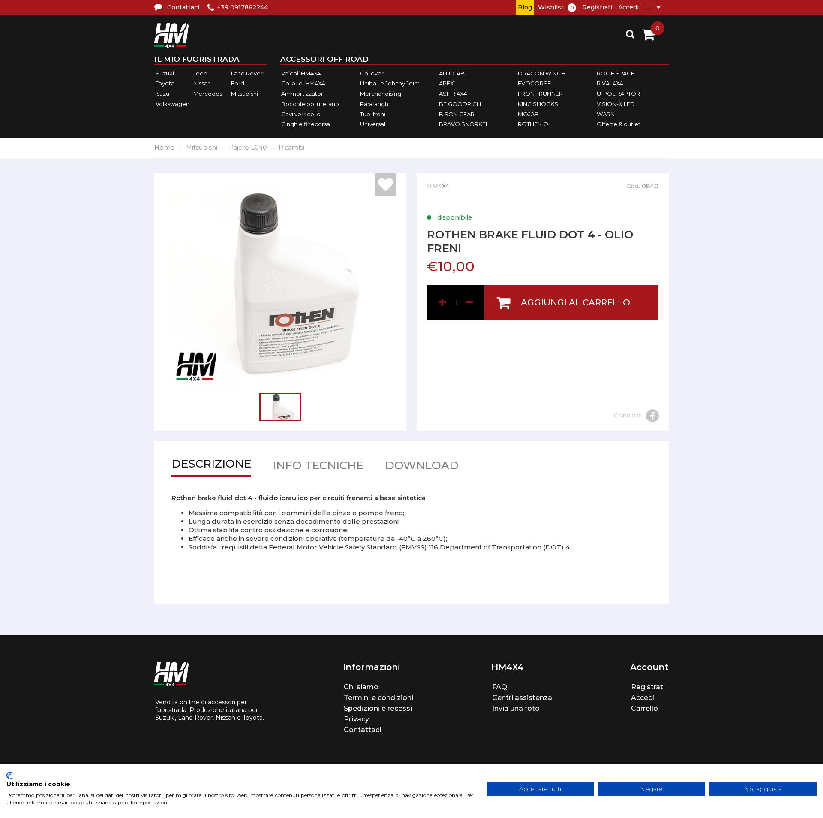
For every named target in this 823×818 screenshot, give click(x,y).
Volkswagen (172, 103)
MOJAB (528, 114)
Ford (237, 83)
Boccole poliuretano (310, 103)
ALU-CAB (452, 73)
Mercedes (207, 93)
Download (422, 467)
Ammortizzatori (302, 93)
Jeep (200, 73)
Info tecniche (318, 467)
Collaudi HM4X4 (303, 83)
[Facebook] (652, 415)
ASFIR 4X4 (453, 93)
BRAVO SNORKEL (464, 124)
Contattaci (362, 730)
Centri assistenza (522, 698)
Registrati (597, 7)
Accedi (628, 7)
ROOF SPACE (615, 73)
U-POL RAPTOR (618, 93)
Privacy (356, 719)
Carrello (644, 708)
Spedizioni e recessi (378, 708)
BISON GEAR (457, 114)
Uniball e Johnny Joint (390, 83)
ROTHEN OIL (535, 124)
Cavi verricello (301, 114)
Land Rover (247, 73)
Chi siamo (361, 687)
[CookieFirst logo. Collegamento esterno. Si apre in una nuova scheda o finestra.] (9, 775)
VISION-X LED (616, 103)
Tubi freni (372, 114)
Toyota (165, 83)
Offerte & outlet (618, 124)
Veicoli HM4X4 (301, 73)
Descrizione (211, 466)
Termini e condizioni (378, 698)
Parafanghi (375, 103)
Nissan (202, 83)
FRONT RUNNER (540, 93)
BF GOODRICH (460, 103)
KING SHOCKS (538, 103)
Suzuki (165, 73)
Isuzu (162, 93)
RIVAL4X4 (610, 83)
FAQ (499, 687)
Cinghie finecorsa (305, 124)
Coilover (372, 73)
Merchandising (380, 93)
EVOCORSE (534, 83)
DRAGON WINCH (541, 73)
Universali (373, 124)
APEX (446, 83)
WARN (606, 114)
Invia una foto (516, 708)
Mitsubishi (244, 93)
